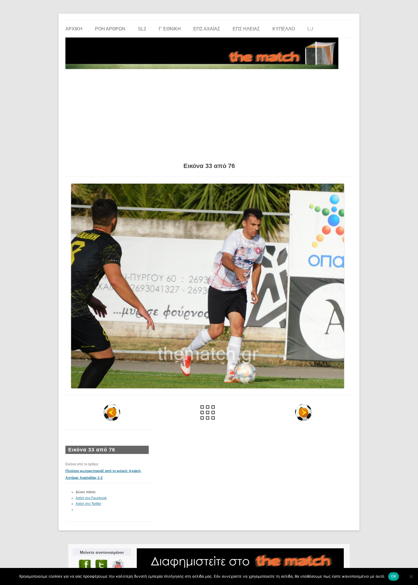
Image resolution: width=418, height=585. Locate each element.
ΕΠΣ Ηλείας (246, 28)
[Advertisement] (209, 113)
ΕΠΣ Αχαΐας (206, 28)
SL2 (142, 28)
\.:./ (310, 28)
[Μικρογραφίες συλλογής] (207, 412)
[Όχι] (411, 576)
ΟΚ (393, 576)
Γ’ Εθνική (170, 28)
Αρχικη (73, 28)
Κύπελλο (283, 28)
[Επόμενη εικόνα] (303, 412)
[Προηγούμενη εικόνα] (111, 412)
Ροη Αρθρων (110, 28)
